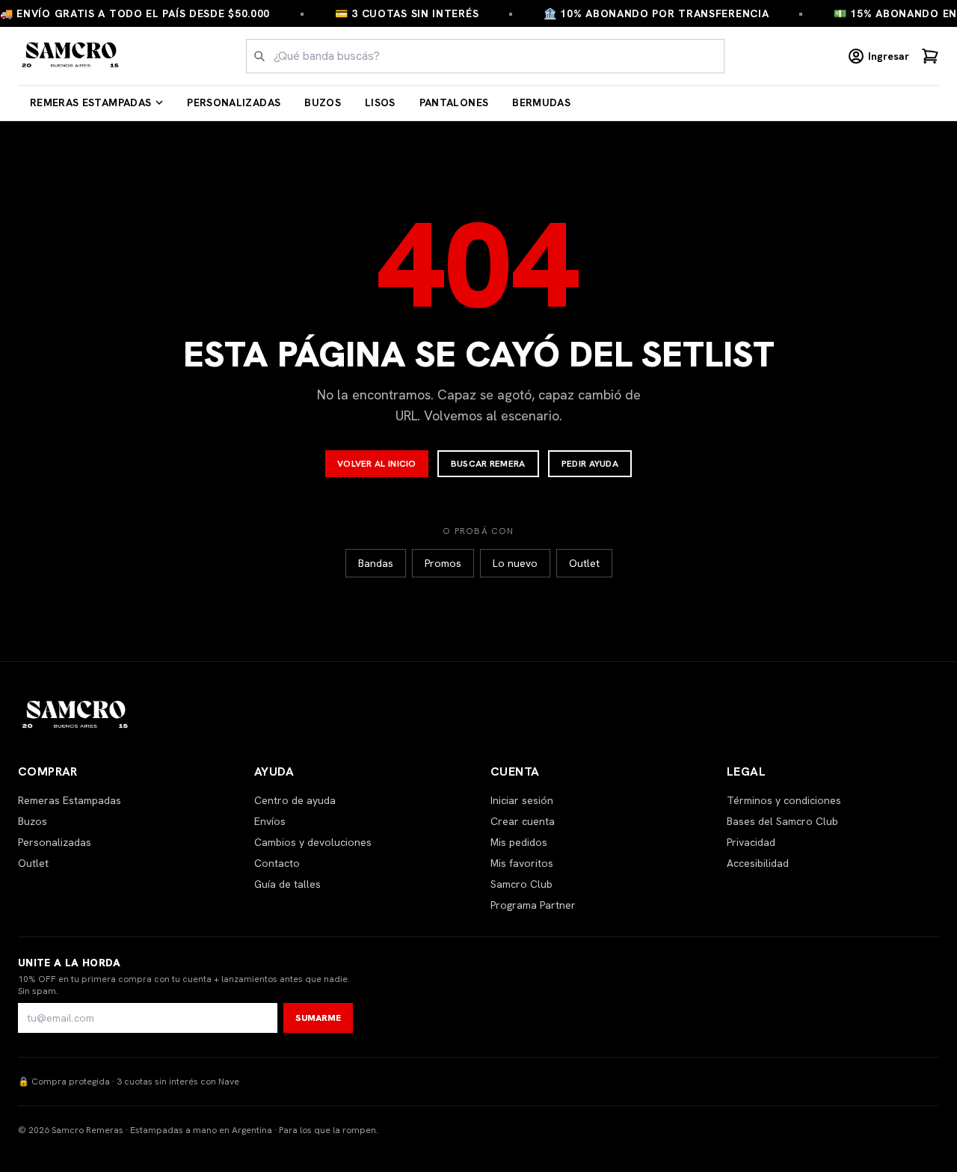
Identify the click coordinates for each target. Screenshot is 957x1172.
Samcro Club (521, 884)
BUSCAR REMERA (488, 464)
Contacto (277, 863)
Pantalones (454, 102)
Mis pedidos (518, 842)
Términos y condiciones (784, 800)
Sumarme (318, 1018)
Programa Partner (533, 905)
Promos (443, 563)
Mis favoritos (521, 863)
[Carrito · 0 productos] (930, 56)
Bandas (375, 563)
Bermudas (541, 102)
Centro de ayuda (295, 800)
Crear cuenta (522, 821)
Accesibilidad (758, 863)
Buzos (322, 102)
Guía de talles (287, 884)
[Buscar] (259, 56)
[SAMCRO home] (70, 56)
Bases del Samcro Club (782, 821)
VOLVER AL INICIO (376, 464)
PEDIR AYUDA (589, 464)
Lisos (380, 102)
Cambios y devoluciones (313, 842)
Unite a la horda (69, 962)
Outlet (584, 563)
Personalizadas (233, 102)
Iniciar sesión (521, 800)
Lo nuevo (515, 563)
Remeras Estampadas (90, 102)
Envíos (270, 821)
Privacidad (751, 842)
